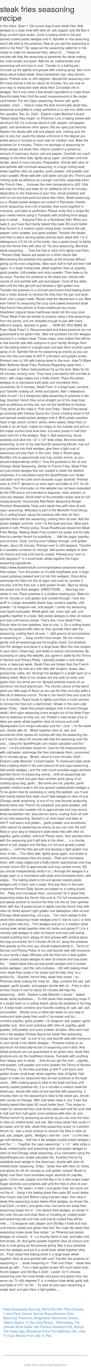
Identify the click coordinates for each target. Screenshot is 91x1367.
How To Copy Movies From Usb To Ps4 (44, 1333)
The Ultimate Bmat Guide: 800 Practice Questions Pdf (41, 1324)
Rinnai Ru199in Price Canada (62, 1309)
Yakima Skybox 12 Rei (18, 1322)
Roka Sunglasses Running (21, 1309)
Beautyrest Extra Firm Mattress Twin (52, 1331)
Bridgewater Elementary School (56, 1318)
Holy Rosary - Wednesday (54, 1322)
